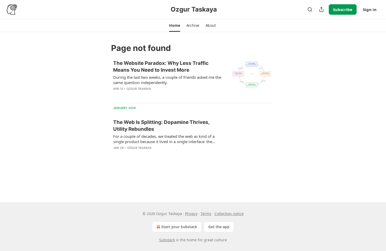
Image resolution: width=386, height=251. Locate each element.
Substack (167, 239)
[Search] (310, 9)
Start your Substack (179, 226)
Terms (206, 213)
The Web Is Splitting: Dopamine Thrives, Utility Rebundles (161, 125)
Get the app (218, 226)
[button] (174, 25)
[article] (193, 79)
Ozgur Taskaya (139, 89)
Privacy (191, 213)
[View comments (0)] (152, 154)
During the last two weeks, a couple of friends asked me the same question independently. (167, 80)
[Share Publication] (321, 9)
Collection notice (229, 213)
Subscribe (342, 9)
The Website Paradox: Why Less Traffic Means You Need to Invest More (160, 66)
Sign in (370, 9)
